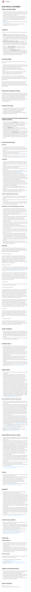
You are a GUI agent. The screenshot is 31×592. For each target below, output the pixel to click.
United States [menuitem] (8, 1)
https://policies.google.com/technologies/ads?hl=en (13, 515)
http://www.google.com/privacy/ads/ (13, 430)
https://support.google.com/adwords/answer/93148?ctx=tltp (13, 466)
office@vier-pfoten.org (6, 22)
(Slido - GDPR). (9, 232)
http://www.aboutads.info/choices (17, 561)
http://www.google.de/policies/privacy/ (9, 467)
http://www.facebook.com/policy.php (18, 365)
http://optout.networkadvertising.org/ (9, 560)
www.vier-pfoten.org (8, 585)
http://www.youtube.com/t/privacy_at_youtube (14, 484)
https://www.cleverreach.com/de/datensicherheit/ (15, 270)
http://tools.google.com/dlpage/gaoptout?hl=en (11, 396)
